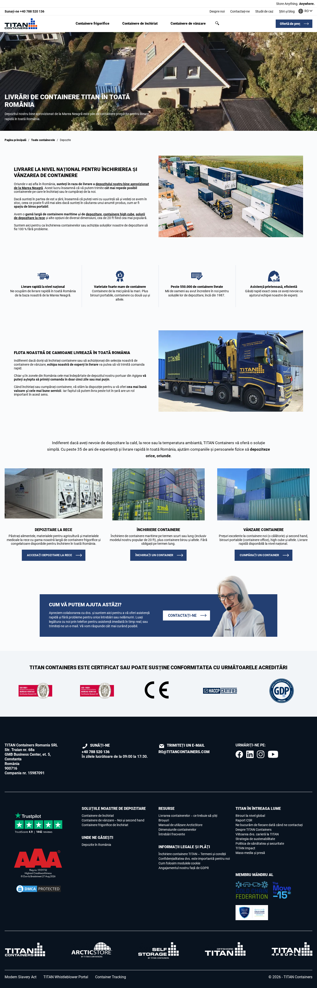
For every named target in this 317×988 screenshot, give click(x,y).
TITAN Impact (245, 848)
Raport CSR (244, 820)
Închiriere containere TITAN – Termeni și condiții (192, 854)
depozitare (94, 214)
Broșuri (163, 820)
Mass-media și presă (250, 853)
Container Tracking (110, 977)
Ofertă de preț (290, 24)
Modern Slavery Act (20, 977)
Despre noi (217, 11)
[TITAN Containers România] (21, 23)
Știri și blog (287, 11)
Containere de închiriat (140, 24)
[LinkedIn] (250, 754)
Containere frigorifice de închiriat (105, 825)
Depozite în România (96, 845)
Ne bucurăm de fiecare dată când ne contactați (269, 825)
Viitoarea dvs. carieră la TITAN (257, 834)
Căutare (217, 23)
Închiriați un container (154, 555)
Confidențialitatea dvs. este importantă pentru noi (194, 858)
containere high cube (118, 214)
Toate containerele (43, 140)
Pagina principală (15, 140)
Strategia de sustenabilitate (255, 839)
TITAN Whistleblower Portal (65, 977)
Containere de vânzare (188, 24)
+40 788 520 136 (24, 11)
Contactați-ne (240, 11)
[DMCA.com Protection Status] (38, 888)
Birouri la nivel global (250, 815)
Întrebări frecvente (171, 834)
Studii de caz (264, 11)
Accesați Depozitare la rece (49, 555)
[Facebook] (239, 754)
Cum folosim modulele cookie (179, 863)
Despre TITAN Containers (254, 829)
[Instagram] (260, 754)
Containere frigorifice (92, 24)
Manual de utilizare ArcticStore (180, 825)
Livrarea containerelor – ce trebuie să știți (187, 815)
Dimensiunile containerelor (177, 829)
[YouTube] (273, 754)
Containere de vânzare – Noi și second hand (113, 820)
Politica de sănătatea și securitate (260, 843)
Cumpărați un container (259, 555)
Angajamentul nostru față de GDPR (183, 868)
